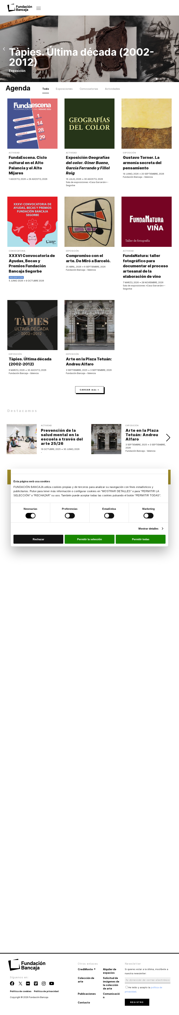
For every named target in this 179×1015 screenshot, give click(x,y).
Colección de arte (86, 980)
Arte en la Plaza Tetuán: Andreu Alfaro (89, 361)
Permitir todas (140, 539)
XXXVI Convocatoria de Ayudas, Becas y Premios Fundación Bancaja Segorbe (32, 263)
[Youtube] (51, 983)
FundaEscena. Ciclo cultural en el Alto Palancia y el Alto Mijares (28, 165)
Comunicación (111, 995)
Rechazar (38, 539)
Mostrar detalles (148, 528)
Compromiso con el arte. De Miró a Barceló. (88, 258)
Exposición (88, 165)
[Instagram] (44, 983)
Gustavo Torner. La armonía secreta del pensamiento (142, 162)
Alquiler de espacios (109, 971)
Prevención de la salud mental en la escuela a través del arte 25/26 (62, 437)
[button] (4, 49)
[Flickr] (28, 983)
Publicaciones (87, 993)
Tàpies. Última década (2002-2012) (30, 361)
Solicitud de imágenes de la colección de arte (111, 983)
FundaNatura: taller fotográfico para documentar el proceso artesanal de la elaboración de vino (145, 266)
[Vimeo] (36, 983)
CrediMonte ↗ (87, 969)
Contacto (84, 1002)
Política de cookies (20, 991)
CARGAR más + (89, 390)
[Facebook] (12, 983)
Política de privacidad (46, 991)
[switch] (70, 516)
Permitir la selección (89, 539)
